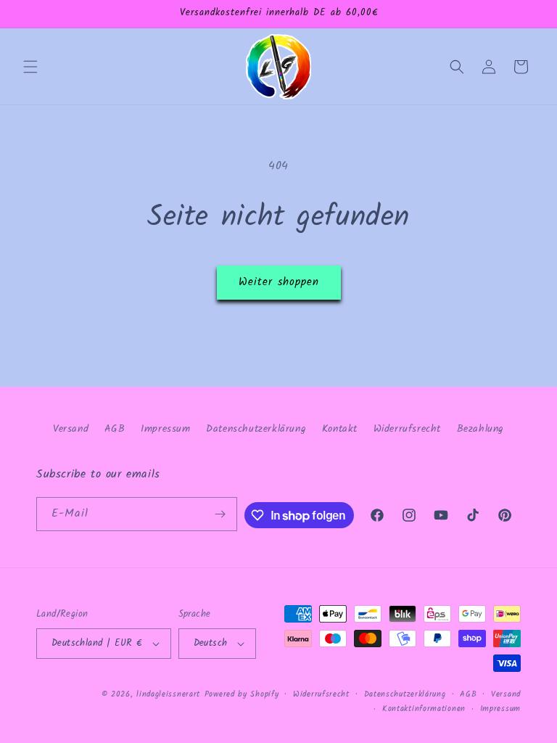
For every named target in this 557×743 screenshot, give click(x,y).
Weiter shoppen (279, 282)
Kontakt (340, 429)
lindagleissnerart (168, 694)
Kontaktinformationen (424, 708)
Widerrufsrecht (407, 429)
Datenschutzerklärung (256, 429)
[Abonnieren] (220, 514)
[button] (30, 67)
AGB (114, 429)
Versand (70, 429)
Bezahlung (480, 429)
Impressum (165, 429)
